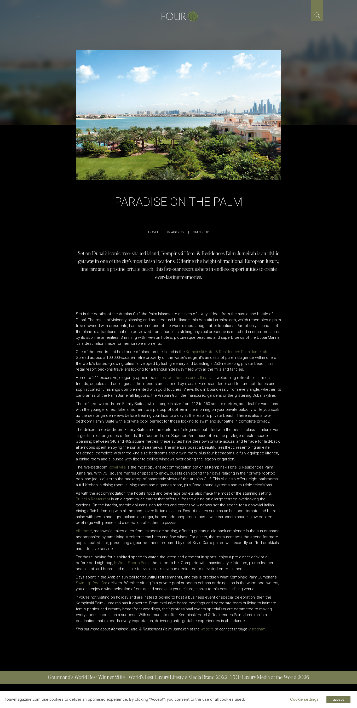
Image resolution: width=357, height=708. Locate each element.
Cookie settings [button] (304, 699)
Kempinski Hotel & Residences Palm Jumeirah (226, 351)
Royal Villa (117, 467)
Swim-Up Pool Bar (91, 583)
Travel (153, 232)
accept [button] (338, 699)
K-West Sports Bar (130, 562)
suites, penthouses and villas (180, 377)
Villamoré (84, 531)
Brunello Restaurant (93, 499)
